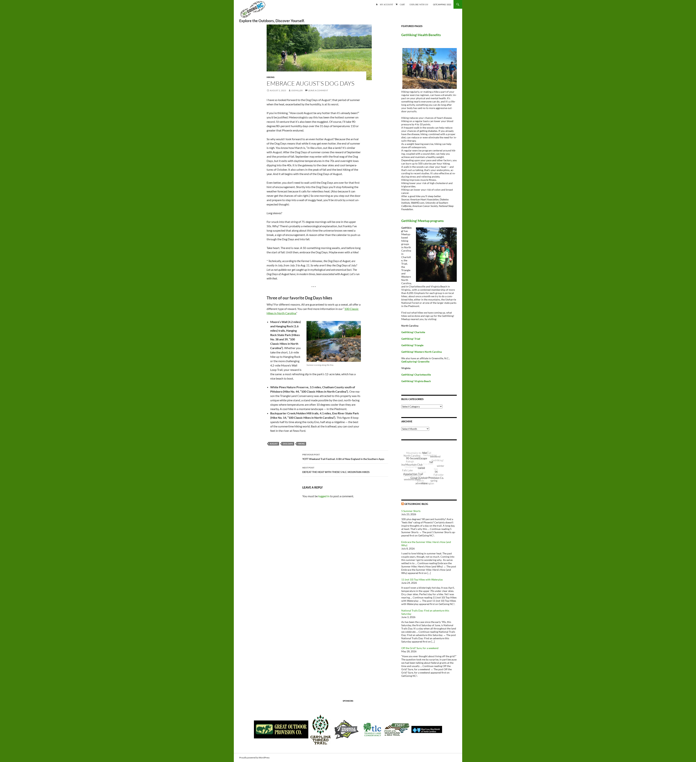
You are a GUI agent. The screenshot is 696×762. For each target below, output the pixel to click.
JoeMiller (297, 90)
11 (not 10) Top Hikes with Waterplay (422, 579)
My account (386, 4)
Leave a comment (318, 90)
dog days (288, 443)
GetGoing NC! (252, 11)
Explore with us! (419, 4)
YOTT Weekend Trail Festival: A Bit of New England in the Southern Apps (343, 456)
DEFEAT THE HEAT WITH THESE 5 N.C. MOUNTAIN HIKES (336, 469)
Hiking (271, 77)
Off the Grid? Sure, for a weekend (419, 648)
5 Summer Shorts (410, 510)
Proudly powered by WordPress (254, 757)
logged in (324, 496)
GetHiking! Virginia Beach (416, 381)
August (274, 443)
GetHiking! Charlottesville (416, 374)
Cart (402, 4)
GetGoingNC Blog (416, 503)
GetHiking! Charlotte (413, 332)
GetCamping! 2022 (442, 4)
